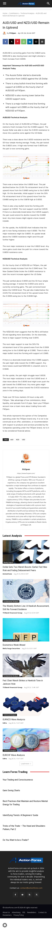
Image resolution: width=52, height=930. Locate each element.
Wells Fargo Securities (11, 648)
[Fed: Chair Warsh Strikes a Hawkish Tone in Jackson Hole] (26, 665)
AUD (11, 440)
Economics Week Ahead (14, 645)
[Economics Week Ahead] (26, 630)
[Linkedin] (30, 41)
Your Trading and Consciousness (18, 779)
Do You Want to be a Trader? (16, 840)
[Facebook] (5, 41)
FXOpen (12, 33)
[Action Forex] (26, 4)
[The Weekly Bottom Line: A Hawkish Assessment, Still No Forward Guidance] (26, 591)
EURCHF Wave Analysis (14, 755)
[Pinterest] (17, 41)
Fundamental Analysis (11, 601)
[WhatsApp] (23, 41)
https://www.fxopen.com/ (26, 473)
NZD (17, 440)
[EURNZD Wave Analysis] (26, 704)
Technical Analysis (27, 13)
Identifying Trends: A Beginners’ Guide (20, 815)
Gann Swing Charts (11, 790)
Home (5, 13)
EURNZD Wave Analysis (14, 719)
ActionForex (7, 574)
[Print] (42, 41)
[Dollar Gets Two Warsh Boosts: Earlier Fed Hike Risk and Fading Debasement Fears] (26, 552)
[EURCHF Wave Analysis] (26, 740)
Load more (25, 764)
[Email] (36, 41)
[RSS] (29, 894)
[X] (11, 41)
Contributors (14, 13)
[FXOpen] (5, 33)
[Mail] (22, 894)
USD (23, 440)
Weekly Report (8, 562)
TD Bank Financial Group (12, 613)
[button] (5, 925)
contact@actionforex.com (31, 888)
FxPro (5, 723)
